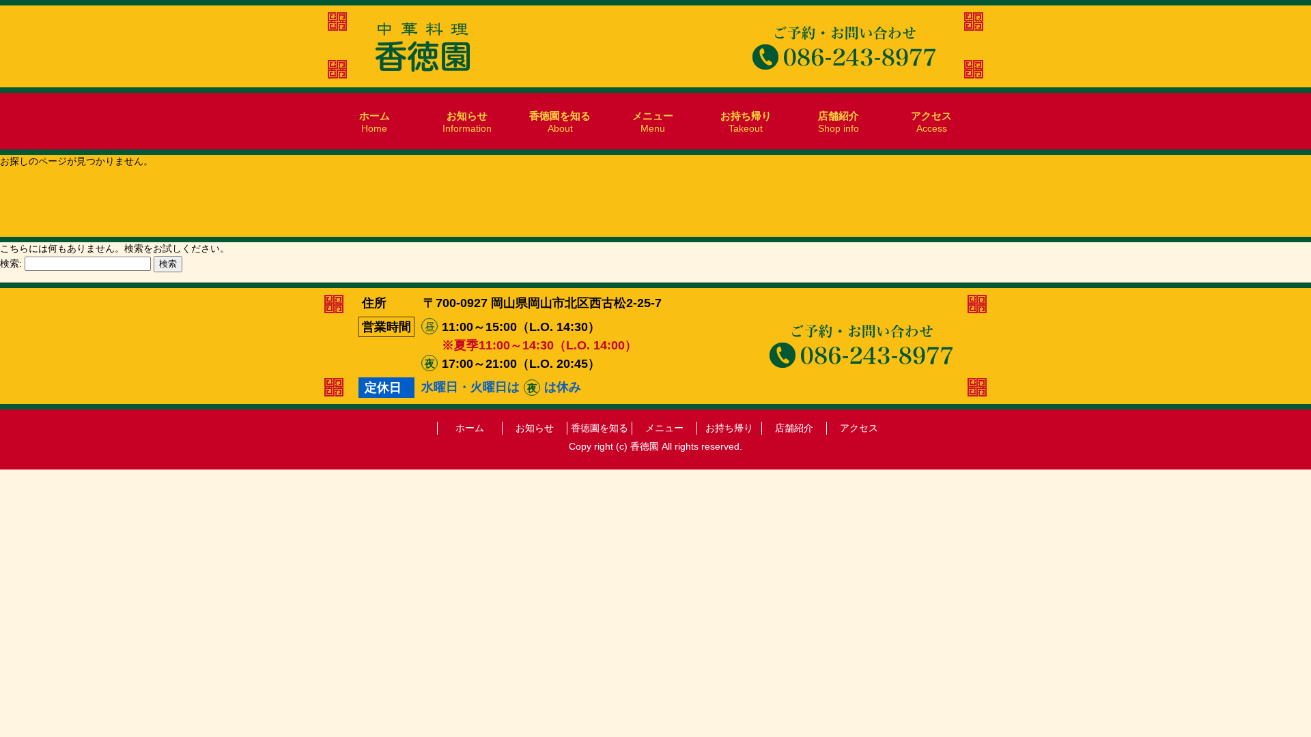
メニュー (664, 427)
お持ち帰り (729, 427)
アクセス (859, 427)
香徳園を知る (599, 427)
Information (467, 122)
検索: (11, 263)
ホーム (469, 427)
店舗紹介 (794, 427)
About (560, 122)
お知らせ (535, 427)
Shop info (838, 122)
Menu (652, 122)
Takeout (746, 122)
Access (931, 122)
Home (374, 122)
